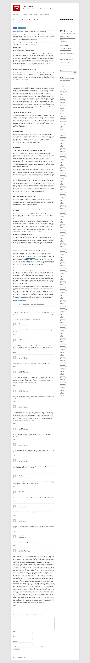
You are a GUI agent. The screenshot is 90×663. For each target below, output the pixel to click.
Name (15, 631)
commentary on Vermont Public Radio (37, 261)
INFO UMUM (62, 53)
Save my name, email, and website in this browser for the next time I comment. (32, 646)
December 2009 (63, 343)
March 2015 (62, 243)
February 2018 (63, 187)
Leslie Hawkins (63, 58)
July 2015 (62, 236)
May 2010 (62, 335)
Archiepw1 (21, 339)
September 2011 (63, 309)
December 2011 (63, 305)
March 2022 (62, 116)
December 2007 (63, 381)
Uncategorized (26, 304)
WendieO (21, 520)
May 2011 (62, 316)
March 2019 (62, 167)
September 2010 (63, 328)
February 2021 (63, 134)
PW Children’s (24, 14)
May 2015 (62, 240)
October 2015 (62, 232)
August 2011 (62, 311)
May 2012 (62, 297)
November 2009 (63, 344)
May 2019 (62, 164)
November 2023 (63, 88)
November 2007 (63, 382)
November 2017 (63, 192)
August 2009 (62, 349)
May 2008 (62, 373)
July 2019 (62, 160)
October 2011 (62, 308)
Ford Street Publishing (24, 460)
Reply (14, 334)
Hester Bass (22, 390)
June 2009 (62, 352)
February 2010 (63, 339)
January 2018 (62, 189)
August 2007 (62, 387)
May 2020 (62, 145)
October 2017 (62, 194)
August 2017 (62, 197)
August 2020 (62, 140)
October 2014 (62, 251)
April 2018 (62, 184)
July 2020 (62, 141)
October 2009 (62, 346)
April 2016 (62, 222)
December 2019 (63, 153)
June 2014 (62, 257)
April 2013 (62, 279)
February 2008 (63, 377)
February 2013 (63, 282)
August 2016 (62, 216)
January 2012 (62, 303)
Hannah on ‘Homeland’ (68, 65)
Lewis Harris (22, 428)
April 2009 (62, 355)
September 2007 (63, 385)
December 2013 (63, 267)
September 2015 (63, 233)
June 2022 (62, 111)
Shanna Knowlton (23, 371)
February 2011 (63, 320)
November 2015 (63, 230)
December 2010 (63, 324)
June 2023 (62, 94)
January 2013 (62, 284)
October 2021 (62, 124)
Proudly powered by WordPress (19, 657)
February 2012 (63, 301)
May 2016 (62, 221)
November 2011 (63, 306)
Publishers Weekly (33, 14)
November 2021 (63, 122)
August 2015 (62, 235)
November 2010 (63, 325)
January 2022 (62, 119)
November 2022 (63, 105)
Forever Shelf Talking (64, 36)
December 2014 (63, 248)
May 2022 (62, 113)
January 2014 (62, 265)
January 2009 (62, 360)
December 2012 (63, 286)
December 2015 (63, 229)
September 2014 (63, 252)
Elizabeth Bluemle (40, 304)
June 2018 (62, 181)
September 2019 (63, 157)
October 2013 (62, 270)
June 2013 (62, 276)
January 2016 (62, 227)
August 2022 (62, 108)
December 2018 (63, 172)
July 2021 (62, 127)
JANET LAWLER (22, 406)
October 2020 (62, 138)
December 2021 (63, 121)
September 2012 (63, 290)
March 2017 (62, 205)
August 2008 (62, 368)
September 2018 (63, 176)
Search (61, 70)
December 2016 (63, 210)
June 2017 (62, 200)
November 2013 (63, 268)
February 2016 (63, 225)
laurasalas (21, 536)
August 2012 (62, 292)
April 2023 (62, 97)
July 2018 (62, 179)
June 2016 (62, 219)
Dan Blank (21, 475)
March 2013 (62, 281)
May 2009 (62, 354)
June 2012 (62, 295)
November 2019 (63, 154)
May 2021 (62, 130)
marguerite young (23, 357)
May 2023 (62, 96)
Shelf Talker (28, 6)
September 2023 (63, 91)
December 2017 (63, 191)
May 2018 (62, 183)
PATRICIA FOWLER (23, 550)
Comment (15, 616)
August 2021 (62, 126)
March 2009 (62, 357)
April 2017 (62, 203)
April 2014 (62, 260)
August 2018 (62, 178)
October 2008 (62, 365)
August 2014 (62, 254)
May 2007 (62, 392)
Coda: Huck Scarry (72, 62)
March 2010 (62, 338)
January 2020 (62, 151)
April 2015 (62, 241)
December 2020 (63, 137)
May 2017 (62, 202)
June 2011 (62, 314)
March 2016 (62, 224)
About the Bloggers (44, 14)
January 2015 (62, 246)
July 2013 (62, 274)
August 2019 (62, 159)
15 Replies (15, 25)
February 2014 (63, 263)
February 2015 (63, 244)
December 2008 (63, 362)
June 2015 (62, 238)
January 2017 (62, 208)
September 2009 (63, 347)
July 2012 (62, 293)
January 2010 (62, 341)
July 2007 (62, 388)
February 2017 (63, 206)
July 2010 (62, 331)
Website (15, 641)
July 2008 (62, 369)
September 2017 (63, 195)
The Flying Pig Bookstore (65, 80)
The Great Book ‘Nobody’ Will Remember (68, 31)
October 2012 (62, 289)
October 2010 (62, 327)
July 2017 (62, 198)
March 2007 (62, 395)
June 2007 (62, 390)
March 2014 (62, 262)
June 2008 (62, 371)
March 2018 (62, 186)
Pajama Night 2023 (63, 41)
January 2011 (62, 322)
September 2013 (63, 271)
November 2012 (63, 287)
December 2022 (63, 103)
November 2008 (63, 363)
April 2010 (62, 336)
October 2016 (62, 213)
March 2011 (62, 319)
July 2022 (62, 110)
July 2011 (62, 312)
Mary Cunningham (23, 505)
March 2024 (62, 84)
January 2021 (62, 135)
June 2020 (62, 143)
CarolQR (21, 444)
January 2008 (62, 379)
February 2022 (63, 118)
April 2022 (62, 115)
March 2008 (62, 376)
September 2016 (63, 214)
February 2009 (63, 358)
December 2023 (63, 86)
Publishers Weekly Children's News (67, 78)
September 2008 (63, 366)
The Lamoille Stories (30, 258)
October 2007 (62, 384)
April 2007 (62, 393)
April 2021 (62, 132)
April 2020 (62, 146)
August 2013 (62, 273)
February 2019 (63, 168)
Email (14, 636)
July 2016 (62, 217)
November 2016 (63, 211)
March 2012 (62, 300)
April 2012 (62, 298)
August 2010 (62, 330)
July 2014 (62, 255)
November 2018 (63, 173)
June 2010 (62, 333)
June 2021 (62, 129)
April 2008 (62, 374)
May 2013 (62, 278)
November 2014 (63, 249)
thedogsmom (22, 323)
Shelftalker (15, 14)
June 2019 (62, 162)
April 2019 (62, 165)
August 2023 (62, 92)
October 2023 (62, 89)
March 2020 (62, 148)
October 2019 (62, 156)
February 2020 (63, 149)
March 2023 (62, 99)
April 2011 (62, 317)
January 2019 (62, 170)
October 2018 (62, 175)
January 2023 (62, 102)
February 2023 (63, 100)
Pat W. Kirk (21, 491)
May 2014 (62, 259)
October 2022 (62, 107)
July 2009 (62, 350)
